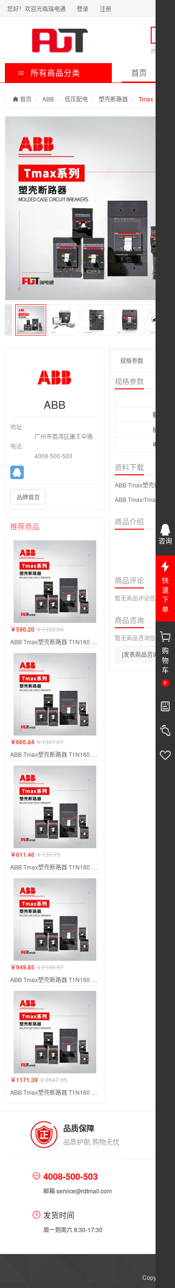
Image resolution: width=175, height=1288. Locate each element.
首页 (139, 72)
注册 (105, 8)
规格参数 (131, 360)
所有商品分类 (54, 72)
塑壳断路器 (113, 99)
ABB (48, 99)
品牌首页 (28, 497)
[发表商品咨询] (141, 654)
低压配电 (76, 99)
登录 (82, 8)
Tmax (146, 99)
